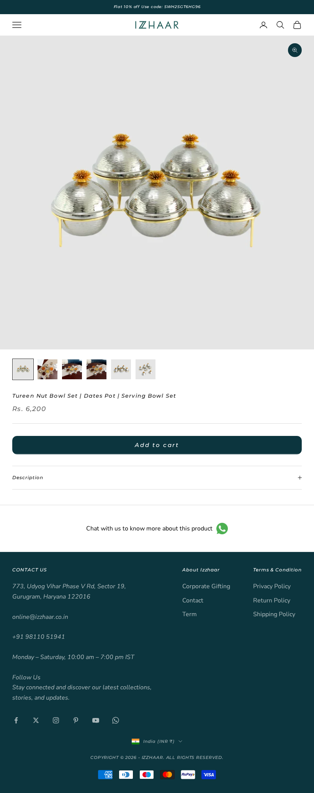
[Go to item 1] (23, 369)
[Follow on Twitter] (36, 720)
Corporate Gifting (206, 586)
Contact (192, 600)
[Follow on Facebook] (16, 720)
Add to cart (157, 445)
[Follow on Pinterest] (76, 720)
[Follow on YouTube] (96, 720)
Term (189, 614)
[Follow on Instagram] (56, 720)
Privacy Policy (272, 586)
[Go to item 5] (121, 369)
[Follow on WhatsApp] (115, 720)
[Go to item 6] (145, 369)
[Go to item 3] (72, 369)
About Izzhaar (201, 570)
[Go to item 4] (96, 369)
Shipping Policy (274, 614)
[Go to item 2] (47, 369)
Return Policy (271, 600)
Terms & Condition (277, 570)
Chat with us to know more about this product (149, 528)
